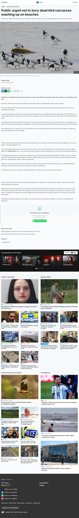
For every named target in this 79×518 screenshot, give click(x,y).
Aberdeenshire (6, 242)
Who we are (4, 503)
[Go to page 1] (36, 268)
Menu (5, 2)
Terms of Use (12, 503)
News (3, 6)
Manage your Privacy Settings (10, 507)
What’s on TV (5, 485)
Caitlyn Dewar (5, 80)
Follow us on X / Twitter (10, 489)
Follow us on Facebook (10, 492)
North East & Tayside (13, 6)
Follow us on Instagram (10, 498)
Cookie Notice (36, 503)
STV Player (5, 483)
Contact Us (29, 503)
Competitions (44, 483)
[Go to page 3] (39, 268)
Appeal (42, 485)
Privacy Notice (21, 503)
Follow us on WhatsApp (10, 495)
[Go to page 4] (40, 268)
